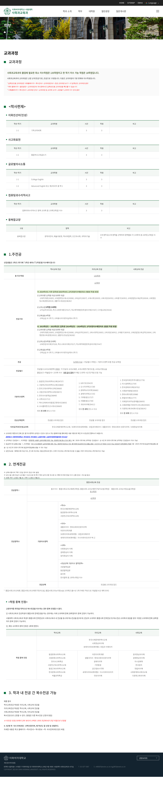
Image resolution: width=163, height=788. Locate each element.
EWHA (140, 3)
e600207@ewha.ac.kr (103, 767)
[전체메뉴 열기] (157, 11)
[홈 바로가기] (5, 32)
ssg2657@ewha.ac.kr (118, 767)
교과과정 (20, 32)
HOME (121, 3)
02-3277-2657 (84, 767)
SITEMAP (131, 3)
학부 (11, 32)
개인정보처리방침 (9, 763)
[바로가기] (18, 11)
